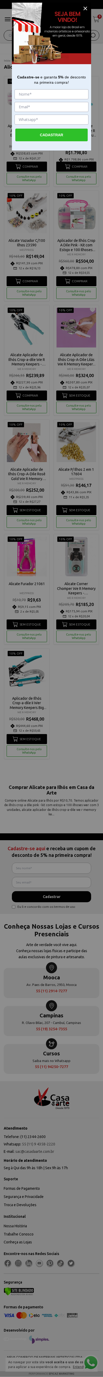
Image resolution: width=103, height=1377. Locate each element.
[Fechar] (85, 8)
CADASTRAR (51, 135)
